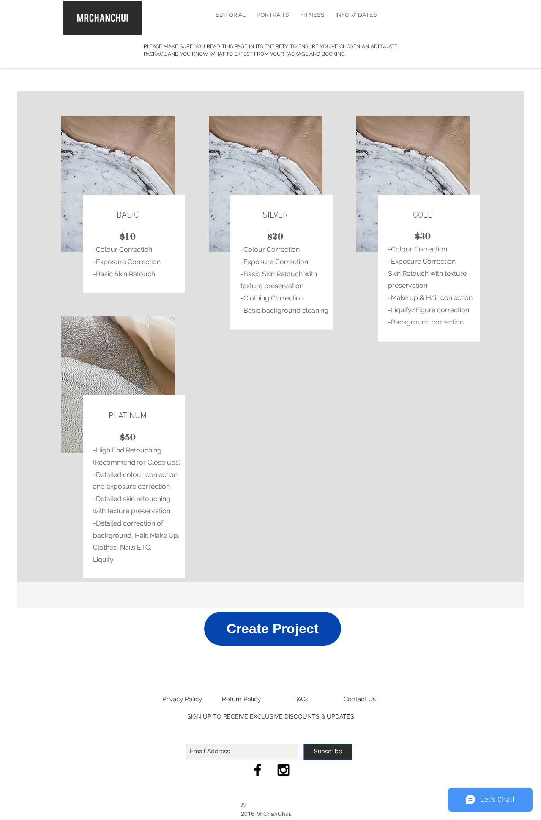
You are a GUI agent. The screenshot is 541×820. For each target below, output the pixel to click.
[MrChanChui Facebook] (257, 770)
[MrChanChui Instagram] (283, 770)
